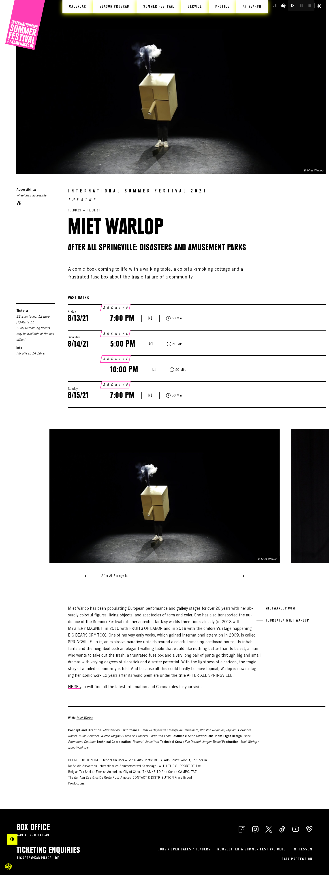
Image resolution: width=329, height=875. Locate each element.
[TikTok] (282, 829)
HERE (74, 687)
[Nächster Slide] (243, 576)
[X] (268, 829)
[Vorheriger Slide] (85, 576)
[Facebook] (242, 829)
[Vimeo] (309, 829)
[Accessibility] (283, 5)
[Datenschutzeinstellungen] (8, 866)
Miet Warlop (85, 718)
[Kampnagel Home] (25, 25)
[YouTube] (295, 829)
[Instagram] (255, 829)
